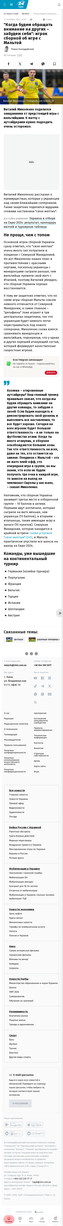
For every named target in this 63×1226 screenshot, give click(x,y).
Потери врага (16, 858)
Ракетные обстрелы (19, 831)
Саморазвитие (17, 996)
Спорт (13, 1035)
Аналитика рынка (18, 1015)
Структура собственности (41, 755)
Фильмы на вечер (18, 959)
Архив (37, 761)
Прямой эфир (16, 803)
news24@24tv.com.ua (15, 665)
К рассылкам (20, 1103)
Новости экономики (21, 909)
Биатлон (13, 1052)
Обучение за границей (21, 1000)
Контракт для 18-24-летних (23, 886)
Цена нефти (15, 913)
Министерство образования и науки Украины (33, 983)
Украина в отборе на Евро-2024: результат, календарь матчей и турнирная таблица (30, 222)
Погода (13, 816)
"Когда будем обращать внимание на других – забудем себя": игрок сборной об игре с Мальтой (45, 14)
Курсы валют (16, 918)
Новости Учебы (18, 979)
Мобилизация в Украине (24, 868)
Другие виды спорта (20, 1057)
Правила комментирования (43, 729)
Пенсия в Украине (18, 935)
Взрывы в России (18, 853)
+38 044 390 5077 (42, 665)
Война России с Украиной (25, 827)
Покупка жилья (17, 1020)
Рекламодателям (12, 740)
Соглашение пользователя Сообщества (41, 721)
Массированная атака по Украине (27, 849)
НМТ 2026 (14, 992)
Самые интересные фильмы (24, 950)
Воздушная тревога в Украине (25, 844)
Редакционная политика (16, 724)
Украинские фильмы (20, 955)
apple (35, 1124)
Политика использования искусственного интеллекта (12, 761)
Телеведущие (10, 735)
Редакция (8, 719)
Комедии (14, 963)
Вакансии (38, 748)
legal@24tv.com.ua (41, 1182)
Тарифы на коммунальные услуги (27, 926)
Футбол (26, 14)
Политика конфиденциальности (15, 752)
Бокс (11, 1039)
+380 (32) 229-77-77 (22, 1178)
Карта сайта (40, 766)
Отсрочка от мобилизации (23, 890)
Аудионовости (16, 812)
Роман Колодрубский (22, 49)
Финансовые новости (20, 922)
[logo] (21, 4)
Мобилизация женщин (21, 881)
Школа (12, 987)
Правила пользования (15, 745)
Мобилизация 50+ (18, 877)
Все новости (17, 790)
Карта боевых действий (21, 836)
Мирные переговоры (20, 840)
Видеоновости (17, 807)
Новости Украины (18, 799)
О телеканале (10, 729)
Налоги (13, 931)
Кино (12, 946)
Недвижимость (18, 1011)
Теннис (13, 1048)
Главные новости (18, 794)
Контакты (38, 743)
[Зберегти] (54, 63)
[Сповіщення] (59, 4)
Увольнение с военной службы (25, 873)
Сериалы (14, 968)
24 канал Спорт (11, 14)
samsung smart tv (35, 1133)
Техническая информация (40, 737)
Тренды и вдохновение (21, 1024)
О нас (6, 713)
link (35, 678)
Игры (36, 772)
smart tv (13, 1133)
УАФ (19, 55)
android (13, 1124)
